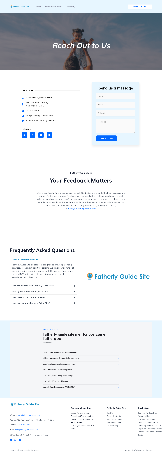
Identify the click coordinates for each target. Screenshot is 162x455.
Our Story (111, 413)
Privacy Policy (112, 426)
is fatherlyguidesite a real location (55, 381)
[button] (43, 260)
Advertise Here (144, 416)
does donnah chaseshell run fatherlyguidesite (60, 352)
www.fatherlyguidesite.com (29, 415)
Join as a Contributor (146, 419)
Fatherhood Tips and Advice (82, 416)
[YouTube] (20, 440)
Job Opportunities (114, 422)
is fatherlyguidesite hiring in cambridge (57, 376)
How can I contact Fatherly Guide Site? (31, 303)
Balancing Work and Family (82, 419)
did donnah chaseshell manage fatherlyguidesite (61, 358)
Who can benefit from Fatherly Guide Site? (33, 286)
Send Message (106, 138)
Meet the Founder (114, 419)
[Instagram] (15, 440)
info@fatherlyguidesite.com (26, 430)
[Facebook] (11, 440)
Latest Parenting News (80, 413)
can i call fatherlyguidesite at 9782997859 (59, 387)
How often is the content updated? (29, 297)
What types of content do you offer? (30, 291)
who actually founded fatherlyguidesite (57, 370)
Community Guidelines (147, 413)
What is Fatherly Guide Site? (25, 260)
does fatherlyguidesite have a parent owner (59, 364)
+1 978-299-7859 (23, 425)
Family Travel (76, 422)
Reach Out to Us (114, 416)
